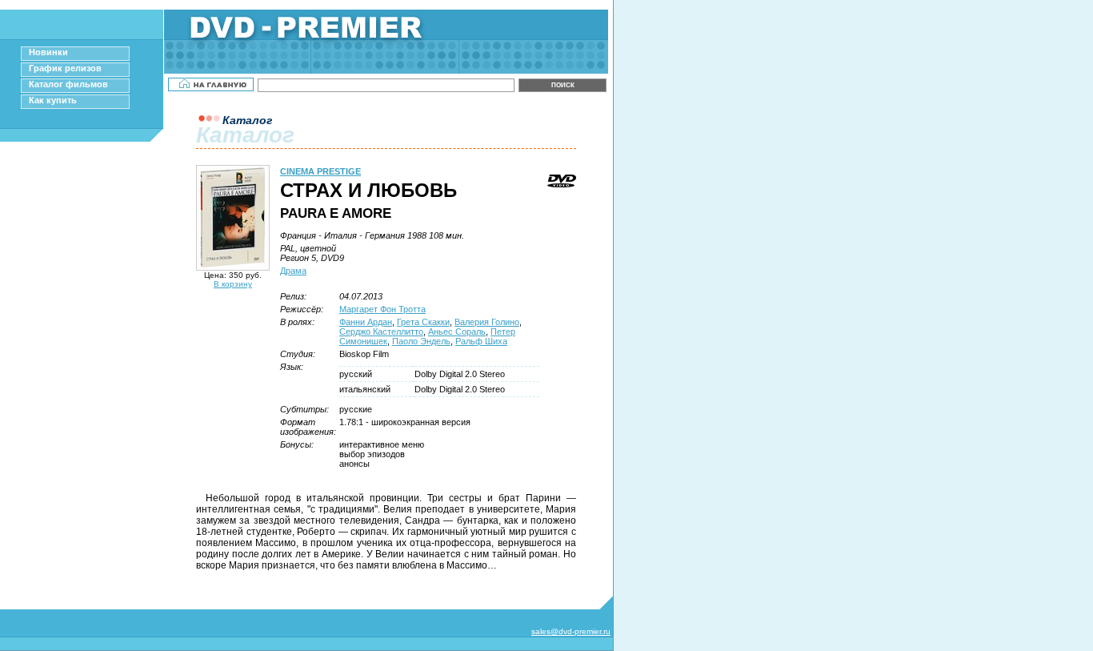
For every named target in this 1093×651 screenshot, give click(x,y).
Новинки (48, 52)
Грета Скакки (423, 322)
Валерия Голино (486, 322)
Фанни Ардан (365, 322)
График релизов (65, 68)
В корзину (233, 283)
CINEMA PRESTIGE (320, 171)
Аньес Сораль (457, 331)
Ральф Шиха (481, 341)
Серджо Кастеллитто (381, 331)
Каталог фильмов (68, 84)
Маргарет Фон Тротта (382, 309)
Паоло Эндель (421, 341)
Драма (293, 270)
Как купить (53, 100)
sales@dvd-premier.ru (571, 631)
